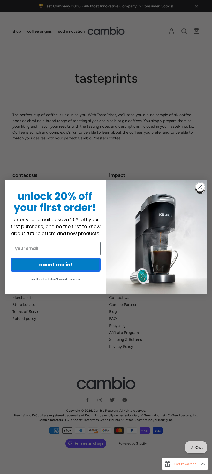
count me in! (55, 264)
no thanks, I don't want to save (55, 279)
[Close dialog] (200, 186)
